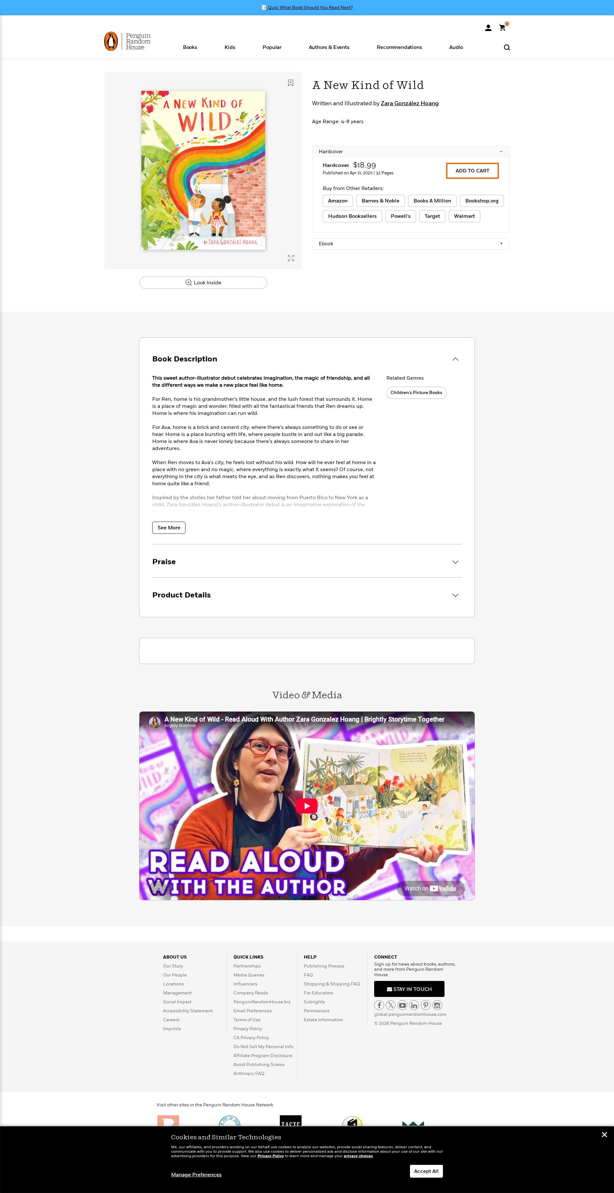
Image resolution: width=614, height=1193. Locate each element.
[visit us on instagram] (437, 1005)
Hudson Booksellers (352, 216)
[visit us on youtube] (402, 1005)
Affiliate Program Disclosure (263, 1056)
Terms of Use (247, 1020)
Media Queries (248, 975)
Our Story (173, 966)
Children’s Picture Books (416, 393)
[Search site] (507, 47)
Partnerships (247, 966)
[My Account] (488, 25)
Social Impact (177, 1002)
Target (432, 216)
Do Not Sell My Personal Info (263, 1047)
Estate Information (323, 1020)
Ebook (411, 243)
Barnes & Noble (380, 200)
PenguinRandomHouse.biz (262, 1002)
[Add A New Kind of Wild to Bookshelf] (290, 82)
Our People (175, 975)
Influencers (245, 984)
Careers (171, 1020)
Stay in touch (412, 989)
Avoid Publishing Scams (259, 1065)
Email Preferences (252, 1011)
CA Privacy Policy (251, 1038)
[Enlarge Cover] (291, 258)
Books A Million (432, 200)
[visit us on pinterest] (426, 1005)
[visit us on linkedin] (414, 1005)
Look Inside (207, 282)
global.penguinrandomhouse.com (410, 1014)
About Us (175, 957)
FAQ (308, 975)
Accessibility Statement (188, 1011)
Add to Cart (472, 170)
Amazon (338, 200)
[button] (190, 47)
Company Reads (250, 993)
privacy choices (358, 1156)
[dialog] (307, 1159)
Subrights (314, 1002)
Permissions (317, 1011)
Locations (173, 984)
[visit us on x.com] (391, 1005)
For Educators (318, 993)
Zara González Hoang (410, 103)
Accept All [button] (426, 1171)
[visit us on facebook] (379, 1005)
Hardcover (411, 151)
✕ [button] (604, 1135)
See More (169, 527)
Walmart (464, 216)
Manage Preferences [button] (196, 1175)
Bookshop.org (482, 200)
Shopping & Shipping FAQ (332, 984)
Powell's (401, 216)
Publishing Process (324, 966)
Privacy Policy (247, 1029)
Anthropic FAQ (248, 1074)
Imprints (172, 1029)
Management (177, 993)
